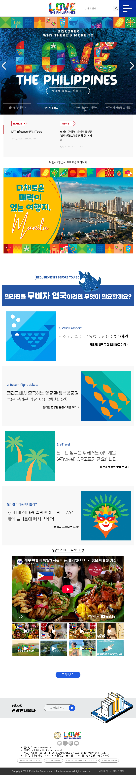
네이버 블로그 (51, 108)
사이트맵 (103, 771)
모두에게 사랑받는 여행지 (119, 107)
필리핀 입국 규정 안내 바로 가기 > (109, 344)
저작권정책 (118, 771)
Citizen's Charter (109, 761)
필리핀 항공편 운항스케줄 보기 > (61, 407)
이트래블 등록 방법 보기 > (114, 467)
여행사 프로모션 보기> (66, 527)
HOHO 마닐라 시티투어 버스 (85, 109)
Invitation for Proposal (30, 761)
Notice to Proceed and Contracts (81, 761)
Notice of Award (53, 761)
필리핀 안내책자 (17, 107)
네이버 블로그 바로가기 (68, 90)
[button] (3, 65)
